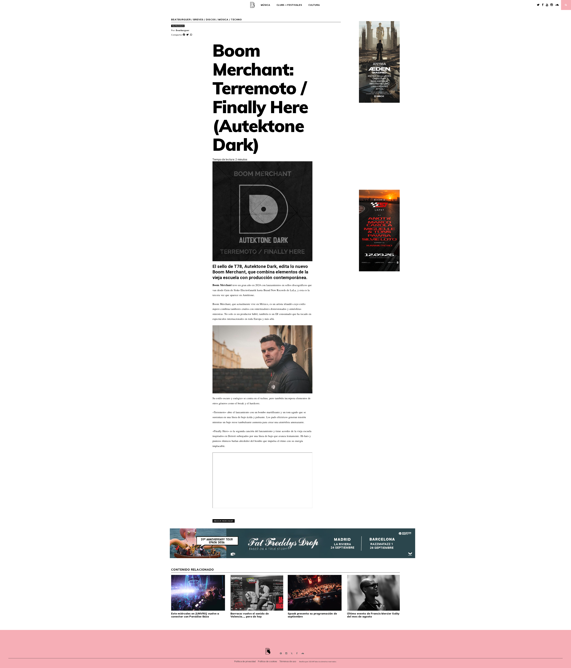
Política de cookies (267, 661)
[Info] (281, 653)
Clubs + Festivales (289, 5)
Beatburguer (182, 30)
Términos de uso (287, 661)
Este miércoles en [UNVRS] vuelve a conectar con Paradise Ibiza (195, 615)
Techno (236, 19)
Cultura (314, 5)
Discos (211, 19)
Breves (198, 19)
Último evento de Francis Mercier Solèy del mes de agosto (373, 615)
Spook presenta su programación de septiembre (312, 615)
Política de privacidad (245, 661)
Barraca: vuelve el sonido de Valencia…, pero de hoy (249, 615)
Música (265, 5)
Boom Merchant (224, 521)
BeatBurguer (181, 19)
